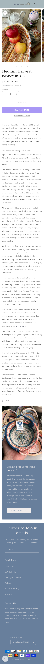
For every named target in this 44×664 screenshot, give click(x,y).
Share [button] (7, 401)
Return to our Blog (12, 589)
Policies (8, 583)
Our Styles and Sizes (13, 578)
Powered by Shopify (27, 659)
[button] (3, 4)
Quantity (5, 89)
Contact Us (9, 567)
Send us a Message (19, 510)
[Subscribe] (36, 550)
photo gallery (22, 326)
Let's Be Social (10, 572)
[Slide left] (16, 66)
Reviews (8, 594)
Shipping (4, 85)
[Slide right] (27, 66)
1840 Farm (19, 659)
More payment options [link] (22, 116)
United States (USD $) (21, 642)
